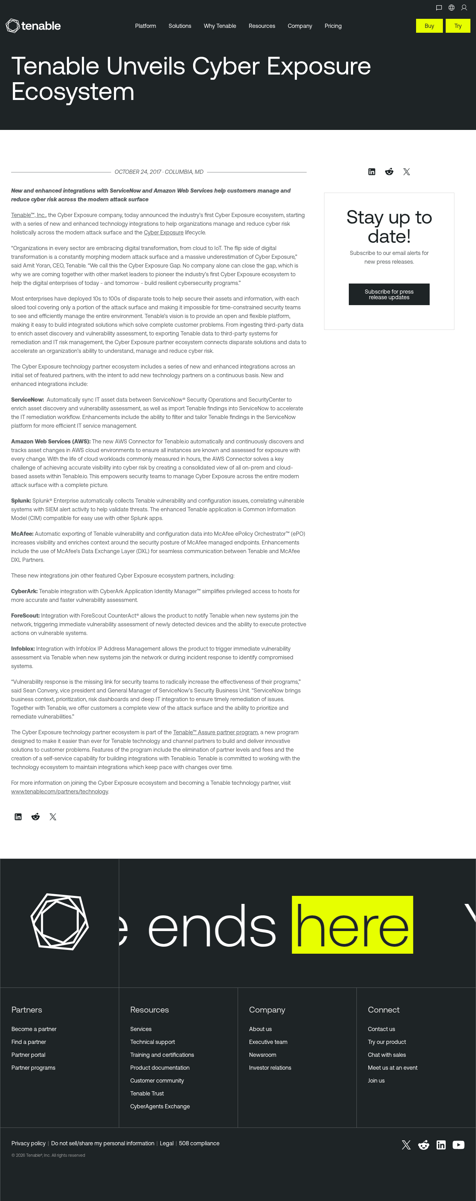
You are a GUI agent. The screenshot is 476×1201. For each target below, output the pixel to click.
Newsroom (262, 1055)
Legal (167, 1143)
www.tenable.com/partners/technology (59, 791)
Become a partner (33, 1029)
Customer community (157, 1080)
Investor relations (270, 1067)
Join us (376, 1080)
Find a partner (28, 1042)
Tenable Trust (147, 1093)
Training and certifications (162, 1055)
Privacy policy (28, 1143)
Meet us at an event (392, 1067)
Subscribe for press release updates (389, 294)
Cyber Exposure (164, 232)
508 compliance (199, 1143)
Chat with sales (387, 1055)
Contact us (381, 1029)
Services (141, 1029)
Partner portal (28, 1055)
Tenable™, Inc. (28, 215)
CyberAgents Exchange (160, 1106)
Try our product (387, 1042)
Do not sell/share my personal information (102, 1143)
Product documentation (160, 1067)
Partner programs (33, 1067)
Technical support (152, 1042)
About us (260, 1029)
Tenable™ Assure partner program (215, 732)
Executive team (268, 1042)
